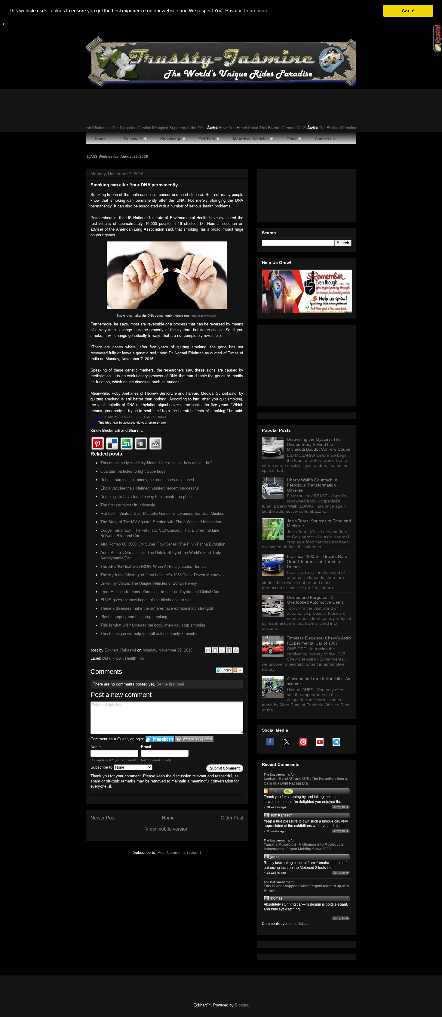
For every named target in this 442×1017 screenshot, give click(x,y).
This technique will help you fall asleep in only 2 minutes (149, 633)
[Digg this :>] (141, 443)
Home (168, 817)
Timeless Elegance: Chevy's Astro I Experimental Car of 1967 (319, 640)
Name (96, 747)
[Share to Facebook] (229, 650)
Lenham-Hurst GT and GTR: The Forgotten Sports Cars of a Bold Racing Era (306, 780)
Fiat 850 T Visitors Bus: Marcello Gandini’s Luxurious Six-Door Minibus (162, 513)
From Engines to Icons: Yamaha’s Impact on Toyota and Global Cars (160, 591)
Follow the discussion (237, 670)
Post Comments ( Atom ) (179, 852)
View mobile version (167, 829)
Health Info (134, 658)
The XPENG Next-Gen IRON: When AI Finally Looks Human (153, 566)
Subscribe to (102, 767)
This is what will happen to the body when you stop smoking (152, 625)
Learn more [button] (256, 10)
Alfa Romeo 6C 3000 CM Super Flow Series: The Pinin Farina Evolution (162, 544)
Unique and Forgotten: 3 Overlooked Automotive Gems (315, 600)
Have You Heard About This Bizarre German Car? (247, 128)
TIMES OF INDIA (155, 417)
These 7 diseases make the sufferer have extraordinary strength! (156, 608)
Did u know (112, 658)
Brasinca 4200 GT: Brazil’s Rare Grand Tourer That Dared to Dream (317, 561)
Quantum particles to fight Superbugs (132, 471)
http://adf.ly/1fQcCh (204, 316)
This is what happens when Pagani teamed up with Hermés (306, 888)
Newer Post (103, 817)
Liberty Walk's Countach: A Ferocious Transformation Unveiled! (312, 485)
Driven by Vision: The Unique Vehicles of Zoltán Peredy (148, 583)
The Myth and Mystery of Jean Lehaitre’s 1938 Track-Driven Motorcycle (163, 575)
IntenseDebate (297, 924)
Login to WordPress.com (194, 739)
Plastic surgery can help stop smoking (133, 616)
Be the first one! (170, 684)
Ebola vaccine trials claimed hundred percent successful (149, 488)
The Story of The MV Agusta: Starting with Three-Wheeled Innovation (160, 522)
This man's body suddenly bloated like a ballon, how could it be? (156, 463)
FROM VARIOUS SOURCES (123, 417)
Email (146, 747)
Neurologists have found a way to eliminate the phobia (147, 496)
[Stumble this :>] (126, 443)
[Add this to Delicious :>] (112, 443)
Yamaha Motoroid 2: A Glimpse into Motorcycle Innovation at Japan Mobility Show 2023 (304, 846)
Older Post (232, 817)
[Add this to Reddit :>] (155, 443)
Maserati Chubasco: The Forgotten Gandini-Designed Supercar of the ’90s (125, 128)
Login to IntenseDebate (160, 739)
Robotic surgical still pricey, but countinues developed (147, 479)
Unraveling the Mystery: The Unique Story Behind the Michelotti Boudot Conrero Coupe (318, 444)
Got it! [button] (408, 10)
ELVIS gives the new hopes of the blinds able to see (146, 600)
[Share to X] (222, 650)
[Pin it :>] (98, 443)
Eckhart (276, 791)
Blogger (241, 1005)
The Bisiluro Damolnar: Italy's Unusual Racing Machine (352, 128)
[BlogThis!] (215, 650)
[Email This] (208, 650)
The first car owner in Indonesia (127, 505)
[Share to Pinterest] (236, 650)
